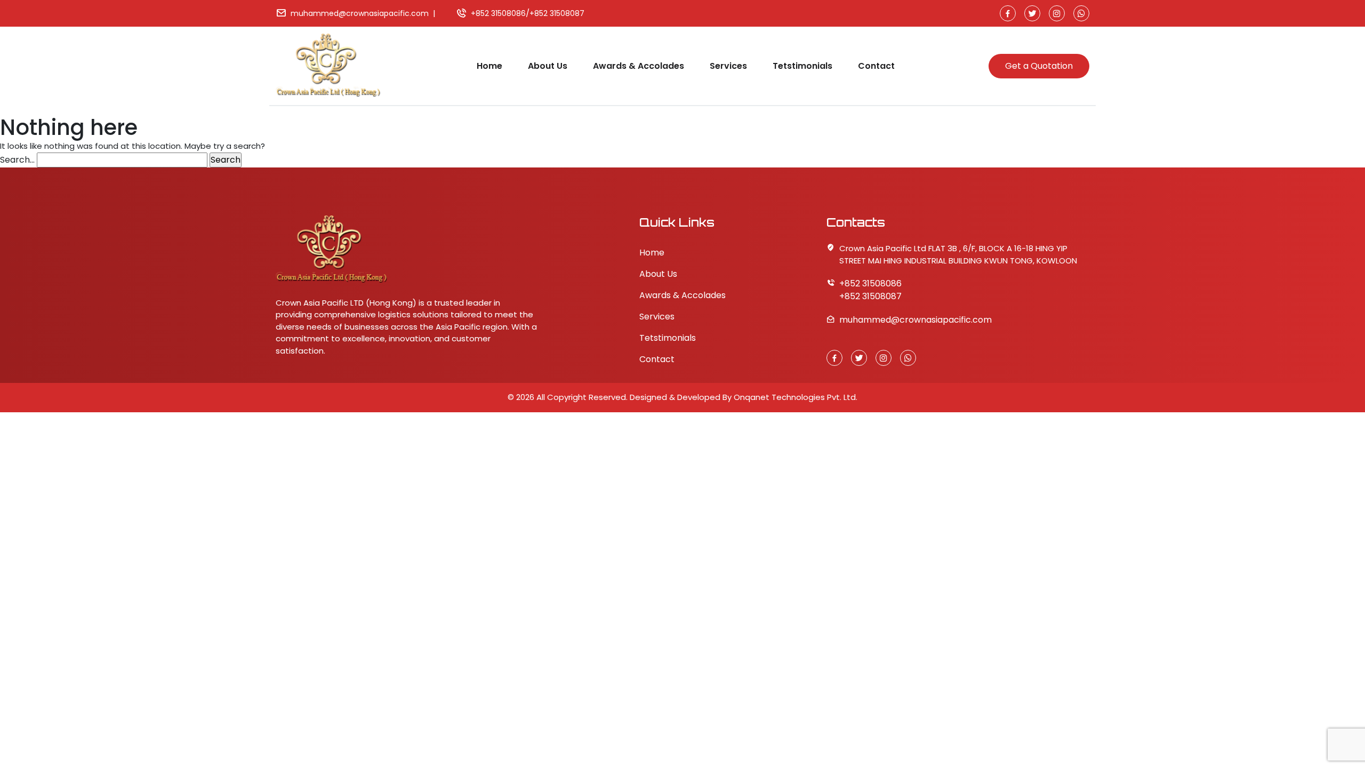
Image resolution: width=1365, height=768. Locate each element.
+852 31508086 (498, 13)
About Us (547, 66)
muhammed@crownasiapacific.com (360, 13)
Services (728, 66)
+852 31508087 (556, 13)
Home (489, 66)
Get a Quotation (1039, 66)
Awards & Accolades (638, 66)
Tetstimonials (802, 66)
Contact (876, 66)
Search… (17, 160)
